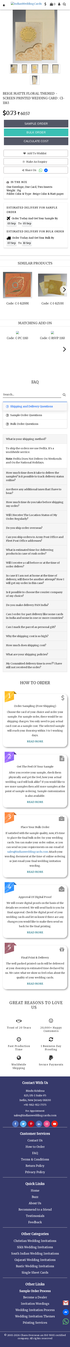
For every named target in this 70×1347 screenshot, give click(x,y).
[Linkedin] (39, 1124)
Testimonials (35, 1216)
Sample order (36, 123)
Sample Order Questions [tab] (26, 415)
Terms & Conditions (35, 1159)
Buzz (35, 1197)
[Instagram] (46, 1124)
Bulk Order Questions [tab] (24, 424)
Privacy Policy (35, 1172)
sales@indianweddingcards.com (27, 851)
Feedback (35, 1222)
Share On (31, 170)
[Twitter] (23, 1124)
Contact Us (35, 1140)
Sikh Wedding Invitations (35, 1247)
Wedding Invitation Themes (35, 1316)
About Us (35, 1203)
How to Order (35, 1147)
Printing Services (35, 1322)
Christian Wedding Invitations (35, 1241)
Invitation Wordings (35, 1303)
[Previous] (6, 290)
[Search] (64, 4)
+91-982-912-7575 (35, 1104)
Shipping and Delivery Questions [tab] (31, 406)
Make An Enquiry (36, 161)
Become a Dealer (35, 1297)
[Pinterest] (31, 1124)
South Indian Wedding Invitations (35, 1253)
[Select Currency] (45, 4)
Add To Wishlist (36, 153)
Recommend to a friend (35, 1209)
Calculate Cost (36, 141)
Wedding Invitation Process (35, 1310)
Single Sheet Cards (35, 1272)
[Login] (59, 4)
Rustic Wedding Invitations (35, 1266)
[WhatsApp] (41, 170)
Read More (35, 741)
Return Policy (35, 1166)
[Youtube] (54, 1124)
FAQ (35, 1153)
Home (35, 1190)
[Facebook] (15, 1124)
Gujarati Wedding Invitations (35, 1260)
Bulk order (36, 132)
